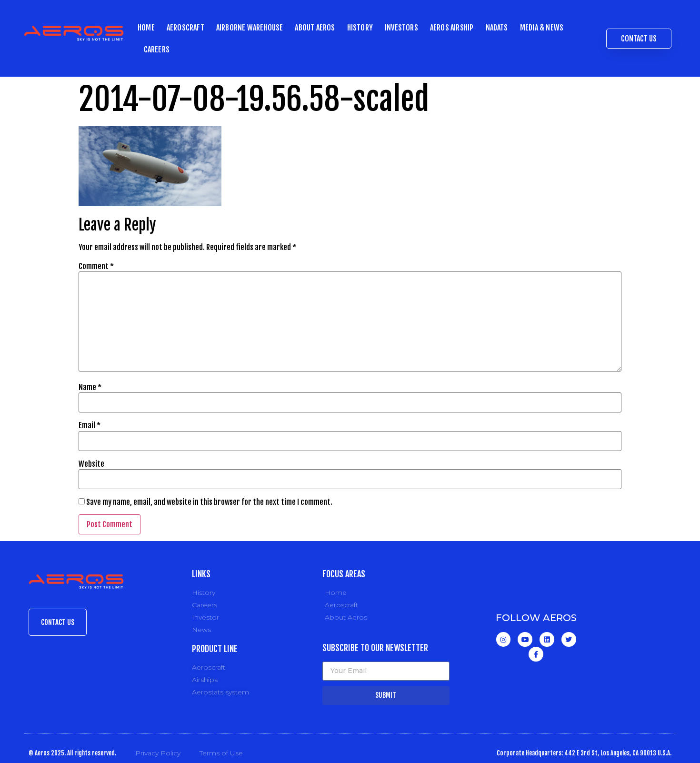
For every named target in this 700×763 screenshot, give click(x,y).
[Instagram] (503, 639)
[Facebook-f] (536, 654)
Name (90, 387)
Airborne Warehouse (249, 27)
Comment (96, 266)
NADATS (497, 27)
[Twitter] (568, 639)
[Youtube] (525, 639)
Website (91, 464)
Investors (401, 27)
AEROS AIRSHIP (452, 27)
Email (89, 425)
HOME (146, 27)
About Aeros (315, 27)
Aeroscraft (185, 27)
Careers (157, 49)
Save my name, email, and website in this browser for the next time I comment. (209, 502)
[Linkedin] (547, 639)
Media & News (541, 27)
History (360, 27)
